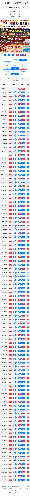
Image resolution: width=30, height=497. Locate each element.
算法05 (15, 74)
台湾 (23, 59)
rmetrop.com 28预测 (14, 492)
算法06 (23, 74)
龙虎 (23, 68)
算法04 (7, 74)
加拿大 (7, 59)
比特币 (7, 62)
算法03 (23, 71)
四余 (7, 68)
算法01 (7, 71)
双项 (23, 65)
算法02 (15, 71)
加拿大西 (15, 59)
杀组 (15, 65)
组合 (7, 65)
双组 (15, 68)
